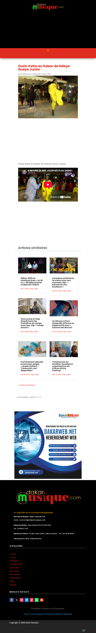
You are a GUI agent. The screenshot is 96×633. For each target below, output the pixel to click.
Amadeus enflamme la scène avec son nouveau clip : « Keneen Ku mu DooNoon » (63, 282)
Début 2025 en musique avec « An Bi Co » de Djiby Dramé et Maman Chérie (32, 281)
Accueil (13, 553)
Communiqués (15, 577)
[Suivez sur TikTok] (32, 600)
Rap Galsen (14, 571)
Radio (12, 581)
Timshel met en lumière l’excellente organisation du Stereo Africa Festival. (62, 366)
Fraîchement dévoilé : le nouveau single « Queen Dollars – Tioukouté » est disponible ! (32, 366)
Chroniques (14, 560)
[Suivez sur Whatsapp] (37, 600)
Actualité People (16, 564)
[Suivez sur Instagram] (22, 600)
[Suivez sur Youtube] (42, 600)
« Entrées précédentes (26, 385)
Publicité (13, 584)
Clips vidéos (47, 74)
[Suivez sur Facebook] (12, 600)
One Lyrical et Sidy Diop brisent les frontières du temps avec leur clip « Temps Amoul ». (32, 323)
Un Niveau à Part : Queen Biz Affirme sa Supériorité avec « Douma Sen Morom (63, 324)
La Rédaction (25, 74)
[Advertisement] (53, 29)
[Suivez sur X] (17, 600)
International (15, 574)
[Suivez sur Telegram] (27, 600)
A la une (13, 557)
